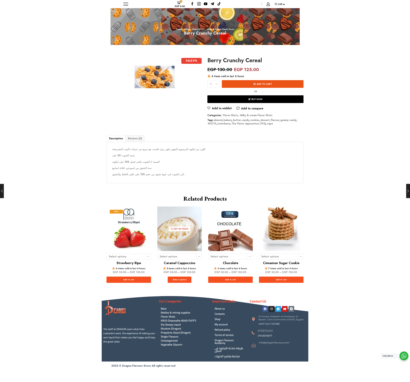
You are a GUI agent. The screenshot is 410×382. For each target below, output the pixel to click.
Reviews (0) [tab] (135, 138)
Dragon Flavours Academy (224, 342)
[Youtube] (205, 4)
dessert (265, 120)
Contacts (220, 313)
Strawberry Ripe (128, 263)
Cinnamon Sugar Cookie (281, 263)
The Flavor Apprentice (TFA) (249, 123)
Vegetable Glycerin (171, 345)
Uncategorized (169, 341)
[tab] (116, 138)
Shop (186, 29)
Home (179, 29)
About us (220, 308)
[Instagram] (199, 4)
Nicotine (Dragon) (171, 329)
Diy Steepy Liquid (171, 325)
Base (164, 309)
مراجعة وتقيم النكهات (227, 356)
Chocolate (230, 263)
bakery (228, 120)
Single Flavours (169, 337)
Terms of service (224, 335)
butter (237, 120)
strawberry (223, 123)
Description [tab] (116, 138)
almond (218, 120)
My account (221, 324)
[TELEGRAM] (212, 4)
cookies (254, 120)
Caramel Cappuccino (179, 263)
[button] (269, 324)
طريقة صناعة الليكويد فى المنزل (229, 350)
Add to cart (264, 84)
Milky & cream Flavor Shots (220, 29)
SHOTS (212, 123)
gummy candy (288, 120)
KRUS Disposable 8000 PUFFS (178, 321)
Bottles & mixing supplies (175, 313)
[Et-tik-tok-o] (291, 309)
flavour (275, 120)
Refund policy (222, 329)
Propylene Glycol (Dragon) (176, 333)
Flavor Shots (198, 29)
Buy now (256, 99)
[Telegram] (278, 309)
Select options (180, 279)
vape (270, 123)
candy (245, 120)
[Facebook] (192, 4)
